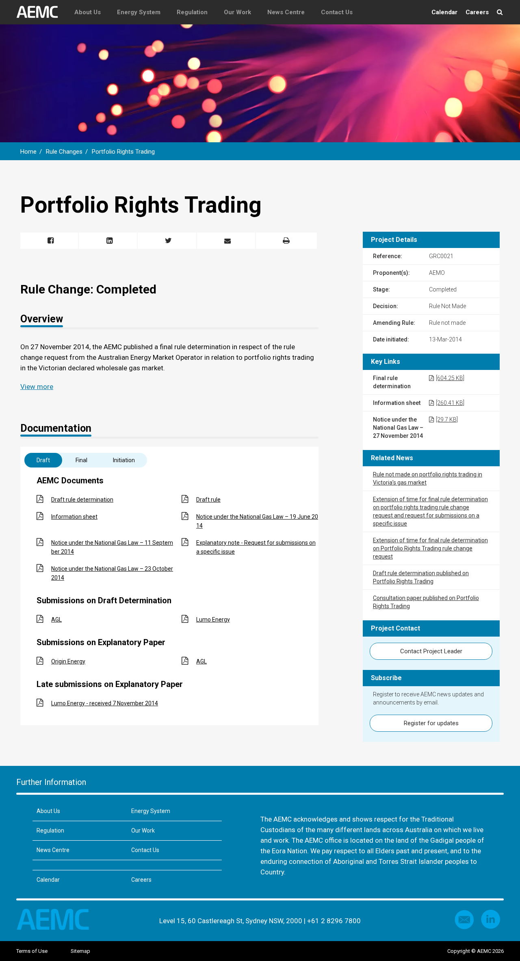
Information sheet (74, 516)
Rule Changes (64, 151)
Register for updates (431, 723)
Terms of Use (32, 951)
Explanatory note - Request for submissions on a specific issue (256, 547)
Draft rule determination (82, 499)
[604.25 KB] (450, 378)
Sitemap (80, 951)
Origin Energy (68, 661)
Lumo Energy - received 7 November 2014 (104, 703)
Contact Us (337, 12)
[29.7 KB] (447, 419)
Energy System (138, 12)
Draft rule (208, 499)
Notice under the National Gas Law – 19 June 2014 (257, 521)
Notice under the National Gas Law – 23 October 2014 (112, 573)
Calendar (444, 12)
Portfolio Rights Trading (123, 151)
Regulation (192, 12)
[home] (41, 12)
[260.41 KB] (450, 403)
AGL (56, 619)
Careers (477, 12)
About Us (87, 12)
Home (28, 151)
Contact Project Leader (431, 651)
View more (36, 387)
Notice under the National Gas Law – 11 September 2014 (112, 547)
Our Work (237, 12)
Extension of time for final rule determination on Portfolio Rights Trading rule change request (430, 548)
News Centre (286, 12)
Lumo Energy (213, 619)
